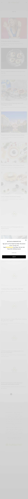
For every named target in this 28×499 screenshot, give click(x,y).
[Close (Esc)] (26, 240)
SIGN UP (14, 256)
